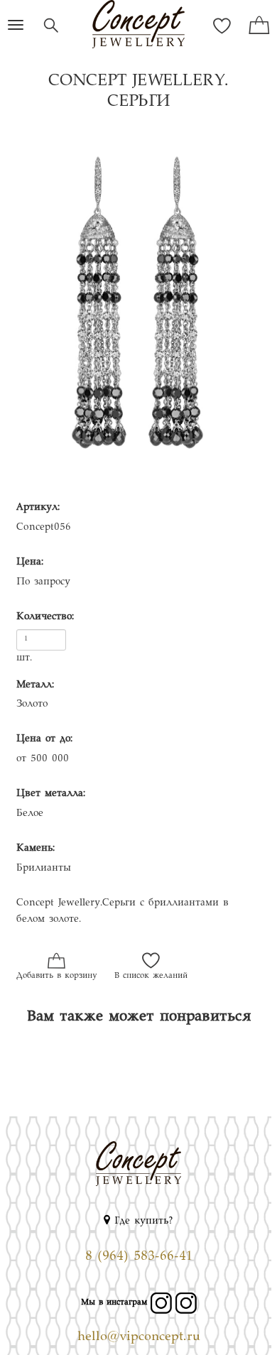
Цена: (29, 562)
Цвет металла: (50, 794)
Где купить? (141, 1221)
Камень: (35, 849)
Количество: (45, 617)
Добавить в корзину (56, 976)
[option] (138, 310)
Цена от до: (44, 739)
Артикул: (38, 508)
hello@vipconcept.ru (138, 1337)
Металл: (35, 685)
